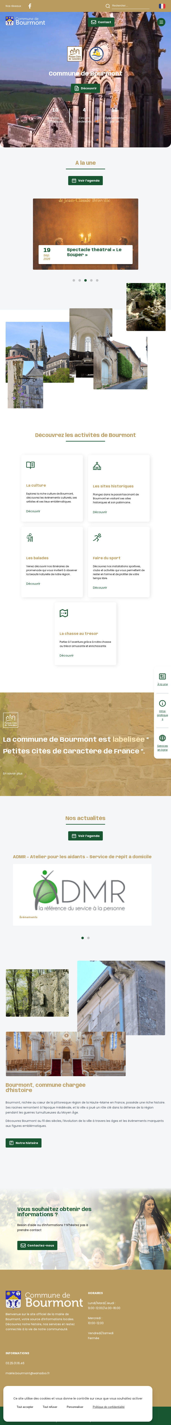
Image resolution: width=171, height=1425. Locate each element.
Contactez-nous (40, 1245)
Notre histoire (27, 1143)
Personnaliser (75, 1407)
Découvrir (89, 88)
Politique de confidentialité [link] (108, 1407)
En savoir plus (13, 773)
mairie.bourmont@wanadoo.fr (28, 1373)
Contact (104, 22)
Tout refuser (50, 1407)
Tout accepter (25, 1407)
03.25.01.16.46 (15, 1363)
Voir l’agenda (88, 180)
